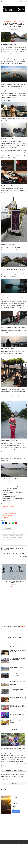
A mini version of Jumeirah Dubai (8, 528)
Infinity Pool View (22, 537)
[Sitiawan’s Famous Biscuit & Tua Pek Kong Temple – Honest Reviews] (5, 652)
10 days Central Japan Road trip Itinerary (14, 582)
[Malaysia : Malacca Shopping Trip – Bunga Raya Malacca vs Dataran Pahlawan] (5, 699)
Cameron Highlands (8, 515)
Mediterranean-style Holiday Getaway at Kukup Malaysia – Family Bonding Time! (17, 707)
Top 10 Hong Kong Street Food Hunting (17, 721)
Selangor (19, 21)
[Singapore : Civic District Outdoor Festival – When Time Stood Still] (5, 715)
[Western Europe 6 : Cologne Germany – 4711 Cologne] (5, 691)
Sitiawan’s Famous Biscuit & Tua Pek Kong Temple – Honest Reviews (18, 652)
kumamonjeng (16, 28)
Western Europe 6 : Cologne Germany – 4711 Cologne (17, 690)
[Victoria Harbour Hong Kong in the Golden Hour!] (5, 660)
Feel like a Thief (5, 535)
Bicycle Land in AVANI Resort (7, 533)
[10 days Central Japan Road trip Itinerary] (14, 572)
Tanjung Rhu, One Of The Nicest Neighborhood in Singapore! (17, 666)
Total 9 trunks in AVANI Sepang (15, 539)
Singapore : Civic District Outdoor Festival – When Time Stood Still (18, 713)
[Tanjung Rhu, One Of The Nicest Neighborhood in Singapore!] (5, 668)
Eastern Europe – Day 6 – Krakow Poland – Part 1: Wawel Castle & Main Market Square (18, 683)
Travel (24, 21)
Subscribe (14, 783)
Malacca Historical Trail (8, 508)
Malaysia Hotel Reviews (12, 21)
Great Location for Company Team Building (9, 537)
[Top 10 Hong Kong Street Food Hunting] (5, 722)
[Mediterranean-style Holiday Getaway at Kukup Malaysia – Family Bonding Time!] (5, 707)
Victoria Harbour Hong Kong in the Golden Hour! (17, 659)
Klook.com (3, 789)
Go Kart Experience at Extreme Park (16, 535)
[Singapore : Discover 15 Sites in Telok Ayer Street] (5, 675)
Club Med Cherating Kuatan (9, 513)
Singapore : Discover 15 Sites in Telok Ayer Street (17, 674)
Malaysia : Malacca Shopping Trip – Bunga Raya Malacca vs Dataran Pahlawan (18, 699)
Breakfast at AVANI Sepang (19, 533)
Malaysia (5, 21)
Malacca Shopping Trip (8, 506)
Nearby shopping (5, 539)
